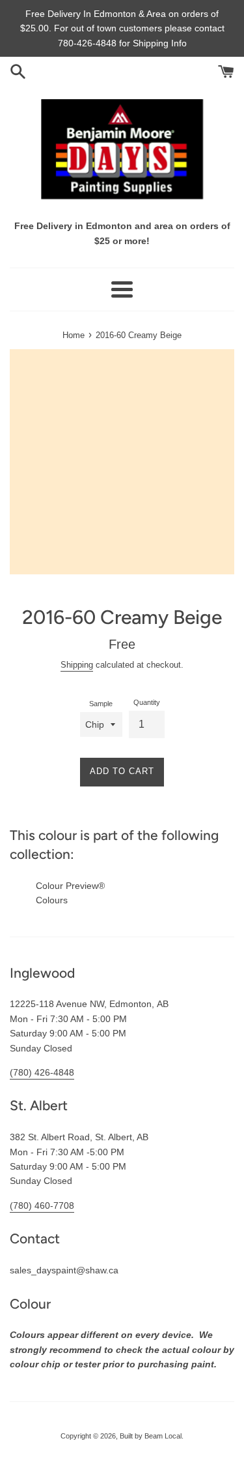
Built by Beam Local (151, 1436)
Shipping (77, 665)
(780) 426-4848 (42, 1072)
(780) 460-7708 (42, 1205)
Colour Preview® (70, 885)
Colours (52, 900)
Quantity (146, 702)
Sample (101, 704)
